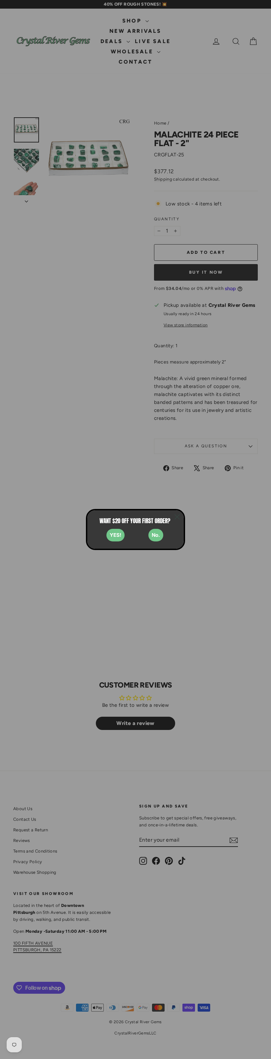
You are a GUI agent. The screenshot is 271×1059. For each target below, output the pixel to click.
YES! (115, 535)
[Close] (177, 517)
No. (156, 535)
